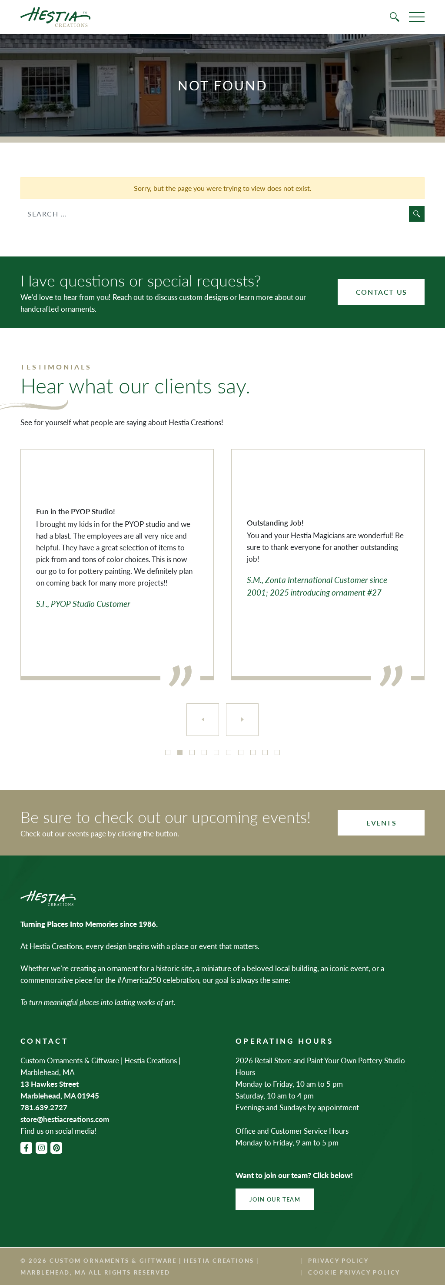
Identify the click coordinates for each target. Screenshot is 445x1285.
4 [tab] (204, 752)
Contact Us (381, 292)
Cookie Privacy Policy (354, 1272)
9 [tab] (265, 752)
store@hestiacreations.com (64, 1119)
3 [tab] (192, 752)
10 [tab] (277, 752)
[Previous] (202, 719)
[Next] (242, 719)
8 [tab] (253, 752)
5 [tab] (216, 752)
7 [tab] (240, 752)
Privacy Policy (338, 1260)
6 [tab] (228, 752)
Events (381, 823)
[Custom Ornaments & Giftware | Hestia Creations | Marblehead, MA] (55, 17)
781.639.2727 (43, 1107)
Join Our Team (274, 1199)
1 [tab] (167, 752)
